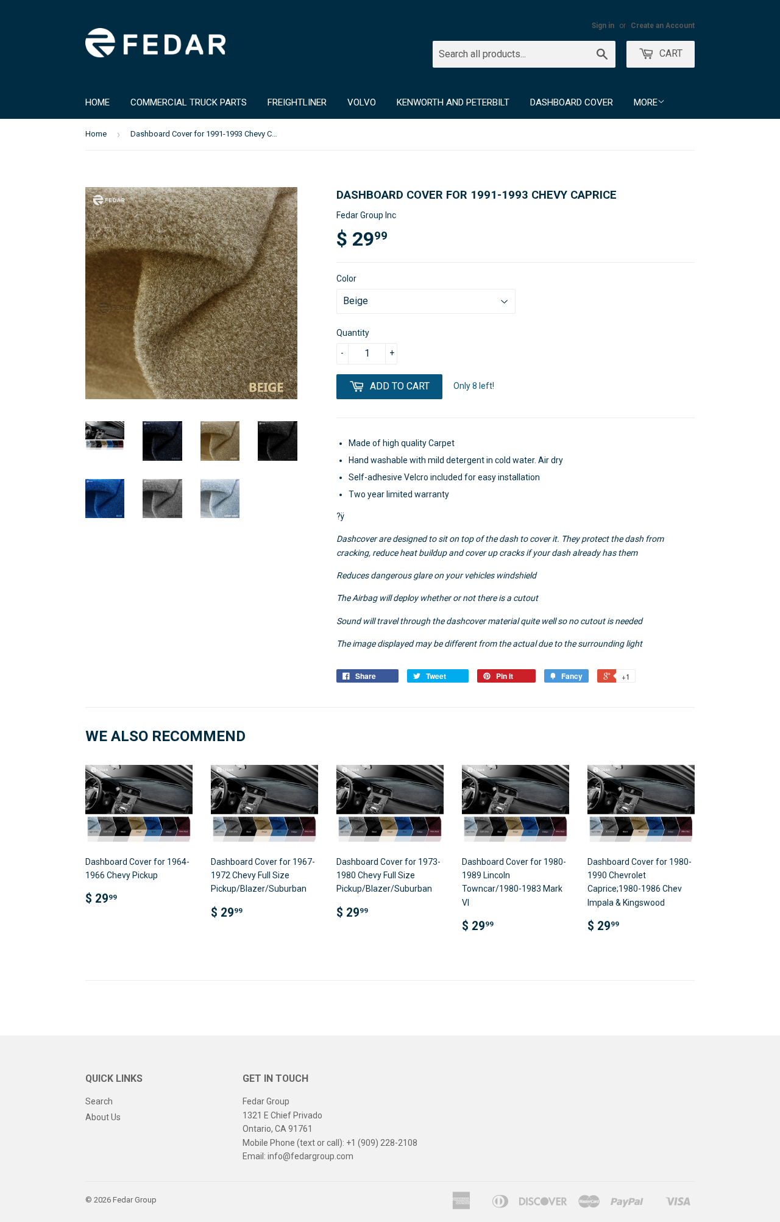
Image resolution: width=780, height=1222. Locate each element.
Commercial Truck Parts (188, 102)
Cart (669, 53)
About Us (103, 1117)
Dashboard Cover (571, 102)
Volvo (361, 102)
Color (346, 278)
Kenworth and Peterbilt (453, 102)
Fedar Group (135, 1199)
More (646, 102)
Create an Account (663, 25)
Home (97, 102)
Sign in (603, 25)
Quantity (352, 333)
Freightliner (297, 102)
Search (99, 1101)
